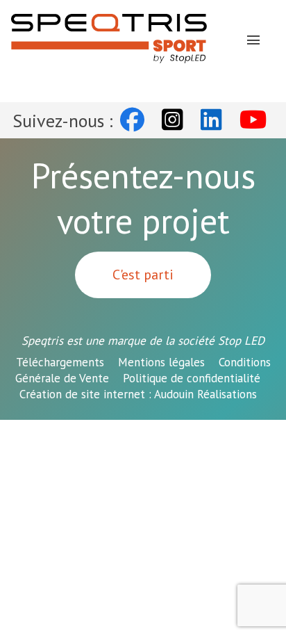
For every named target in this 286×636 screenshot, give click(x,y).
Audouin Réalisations (138, 394)
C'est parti (143, 275)
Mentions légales (161, 362)
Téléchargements (60, 362)
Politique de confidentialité (191, 378)
